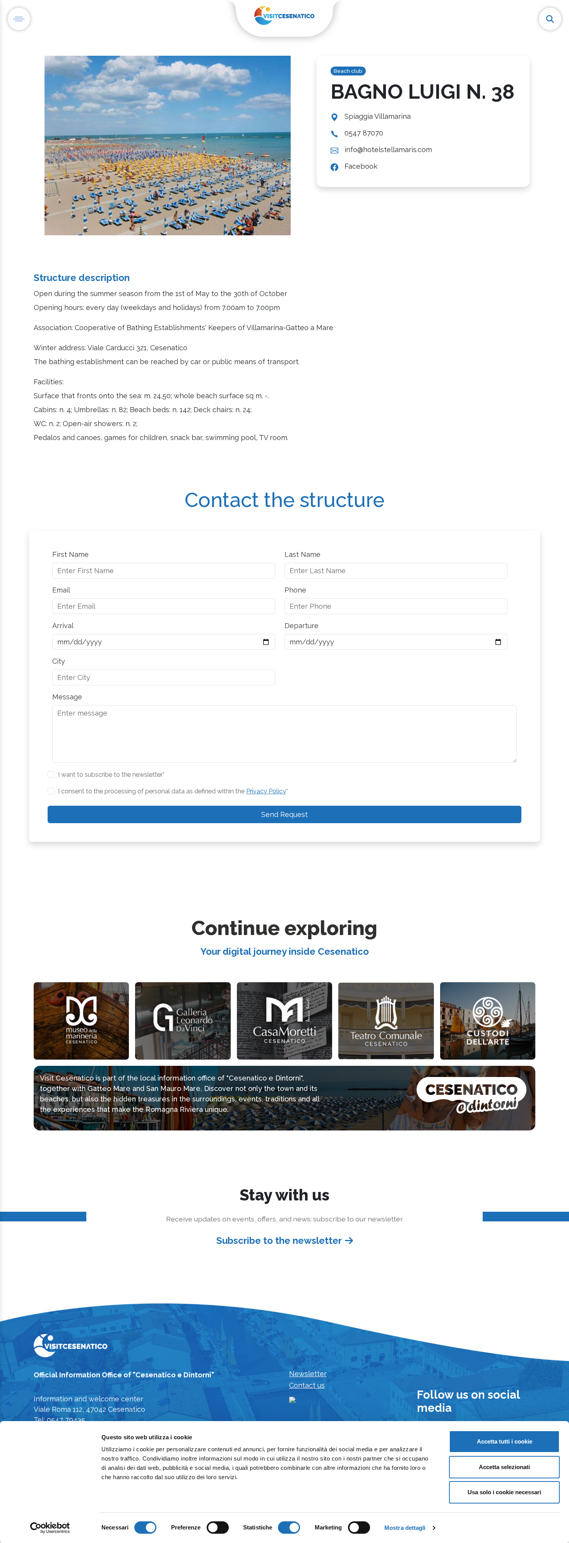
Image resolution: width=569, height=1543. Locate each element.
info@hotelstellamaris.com (388, 150)
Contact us (307, 1385)
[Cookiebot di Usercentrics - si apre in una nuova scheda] (50, 1528)
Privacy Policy (266, 791)
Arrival (63, 626)
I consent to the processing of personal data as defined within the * (173, 791)
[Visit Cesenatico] (71, 1348)
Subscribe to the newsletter (279, 1240)
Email (61, 590)
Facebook (360, 166)
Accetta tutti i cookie (504, 1441)
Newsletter (308, 1374)
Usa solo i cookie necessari (504, 1492)
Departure (301, 626)
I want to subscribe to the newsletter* (111, 774)
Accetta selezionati (504, 1467)
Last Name (302, 554)
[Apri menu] (19, 19)
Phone (295, 590)
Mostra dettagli (405, 1527)
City (58, 661)
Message (67, 697)
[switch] (218, 1527)
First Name (70, 554)
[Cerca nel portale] (550, 19)
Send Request (284, 814)
